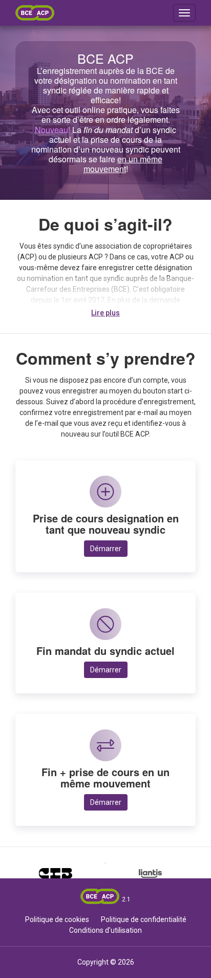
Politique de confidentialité (143, 919)
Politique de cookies (57, 919)
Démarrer (105, 548)
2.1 (126, 899)
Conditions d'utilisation (105, 930)
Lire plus (105, 313)
